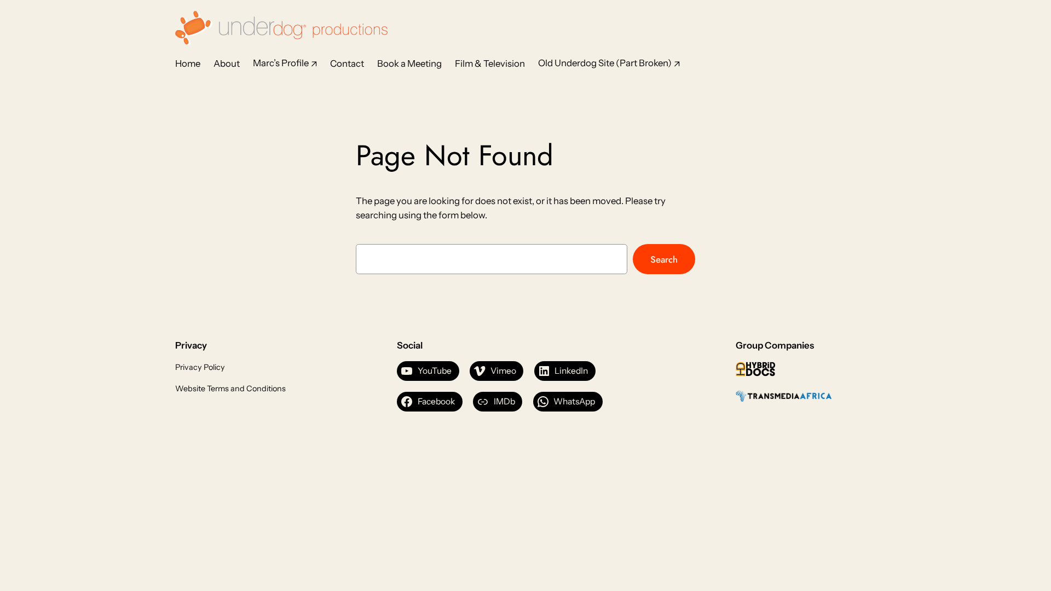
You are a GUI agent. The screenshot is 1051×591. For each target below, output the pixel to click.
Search (664, 259)
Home (187, 63)
